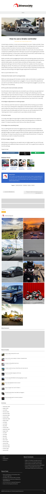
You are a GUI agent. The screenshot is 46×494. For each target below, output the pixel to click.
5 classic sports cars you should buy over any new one (16, 368)
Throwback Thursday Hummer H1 (35, 460)
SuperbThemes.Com (19, 491)
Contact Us (5, 460)
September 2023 (6, 406)
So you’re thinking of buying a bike (35, 461)
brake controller (19, 185)
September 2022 (6, 418)
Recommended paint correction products (13, 397)
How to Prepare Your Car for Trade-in (12, 387)
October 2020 (6, 448)
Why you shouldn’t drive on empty (35, 463)
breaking (25, 185)
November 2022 (6, 415)
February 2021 (6, 441)
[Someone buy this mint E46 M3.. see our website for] (12, 271)
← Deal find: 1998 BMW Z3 (9, 191)
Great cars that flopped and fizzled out (10, 483)
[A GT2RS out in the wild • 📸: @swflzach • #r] (12, 250)
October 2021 (5, 427)
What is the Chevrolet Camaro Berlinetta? (36, 465)
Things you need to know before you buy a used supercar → (34, 192)
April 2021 (5, 438)
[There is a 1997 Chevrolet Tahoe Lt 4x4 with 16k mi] (12, 293)
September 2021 (6, 429)
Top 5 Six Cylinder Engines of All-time (13, 373)
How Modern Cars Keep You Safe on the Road (11, 477)
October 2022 (6, 417)
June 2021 (5, 434)
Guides (27, 41)
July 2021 (5, 432)
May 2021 (5, 436)
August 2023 (5, 408)
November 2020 (6, 446)
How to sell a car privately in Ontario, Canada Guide (16, 358)
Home (4, 456)
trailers (32, 185)
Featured (24, 41)
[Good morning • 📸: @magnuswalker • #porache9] (33, 228)
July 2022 (5, 422)
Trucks (30, 41)
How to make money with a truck (12, 353)
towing (29, 185)
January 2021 (5, 443)
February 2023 (6, 411)
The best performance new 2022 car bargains (14, 392)
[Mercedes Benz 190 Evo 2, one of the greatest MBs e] (33, 250)
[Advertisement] (23, 201)
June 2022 (5, 424)
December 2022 (6, 413)
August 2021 (5, 431)
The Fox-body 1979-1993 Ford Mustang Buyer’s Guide (16, 377)
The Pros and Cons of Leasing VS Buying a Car (11, 482)
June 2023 (5, 410)
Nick (20, 41)
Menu (23, 12)
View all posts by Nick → (14, 180)
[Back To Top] (44, 491)
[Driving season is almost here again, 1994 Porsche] (12, 315)
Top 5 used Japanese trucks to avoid (12, 382)
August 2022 (5, 420)
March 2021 (5, 439)
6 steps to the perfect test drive (12, 363)
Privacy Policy (5, 458)
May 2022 (5, 425)
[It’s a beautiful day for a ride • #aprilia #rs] (33, 293)
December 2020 (6, 445)
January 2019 (5, 450)
